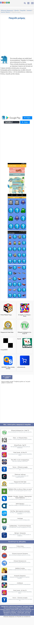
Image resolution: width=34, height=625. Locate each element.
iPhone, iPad (18, 609)
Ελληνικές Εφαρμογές (7, 10)
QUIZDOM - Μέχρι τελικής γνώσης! (8, 368)
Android (29, 10)
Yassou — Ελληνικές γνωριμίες (20, 467)
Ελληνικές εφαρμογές (11, 611)
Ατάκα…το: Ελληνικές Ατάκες (20, 437)
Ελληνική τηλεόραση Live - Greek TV (25, 333)
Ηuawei (23, 609)
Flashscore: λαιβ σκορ (20, 474)
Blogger (17, 608)
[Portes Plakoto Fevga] (8, 313)
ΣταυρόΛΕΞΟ (4, 349)
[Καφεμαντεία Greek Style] (8, 330)
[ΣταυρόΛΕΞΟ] (8, 347)
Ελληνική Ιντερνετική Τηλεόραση (20, 553)
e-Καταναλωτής (21, 367)
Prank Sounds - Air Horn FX (20, 452)
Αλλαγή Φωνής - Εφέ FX (20, 445)
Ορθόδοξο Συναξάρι (20, 568)
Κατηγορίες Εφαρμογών (20, 575)
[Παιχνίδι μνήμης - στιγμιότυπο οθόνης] (17, 179)
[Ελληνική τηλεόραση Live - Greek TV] (24, 330)
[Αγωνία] (27, 347)
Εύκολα (17, 10)
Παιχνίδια (23, 10)
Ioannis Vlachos (5, 12)
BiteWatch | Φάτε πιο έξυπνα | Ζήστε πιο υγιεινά (20, 489)
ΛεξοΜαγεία (20, 583)
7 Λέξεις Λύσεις (20, 546)
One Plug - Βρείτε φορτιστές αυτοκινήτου (20, 511)
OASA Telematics (20, 503)
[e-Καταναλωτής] (24, 365)
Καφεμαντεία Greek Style (7, 332)
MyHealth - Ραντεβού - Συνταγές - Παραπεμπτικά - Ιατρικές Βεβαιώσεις (20, 497)
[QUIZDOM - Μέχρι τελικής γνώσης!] (8, 365)
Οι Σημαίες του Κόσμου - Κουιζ (24, 315)
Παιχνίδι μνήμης (17, 18)
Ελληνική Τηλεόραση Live (20, 561)
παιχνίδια (19, 611)
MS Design (27, 608)
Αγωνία (19, 338)
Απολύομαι (20, 518)
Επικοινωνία (27, 614)
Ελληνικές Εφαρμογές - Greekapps (20, 606)
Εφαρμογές (6, 614)
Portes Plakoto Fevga (6, 314)
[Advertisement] (17, 38)
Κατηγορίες (17, 614)
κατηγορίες (13, 612)
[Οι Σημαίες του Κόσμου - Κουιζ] (24, 313)
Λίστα (22, 614)
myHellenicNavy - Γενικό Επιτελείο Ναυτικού (20, 525)
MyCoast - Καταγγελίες (20, 533)
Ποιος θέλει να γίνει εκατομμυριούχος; (20, 459)
